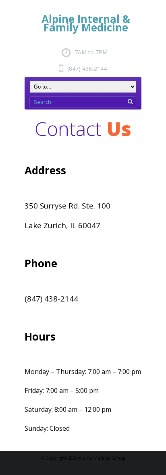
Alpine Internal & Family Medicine (86, 23)
